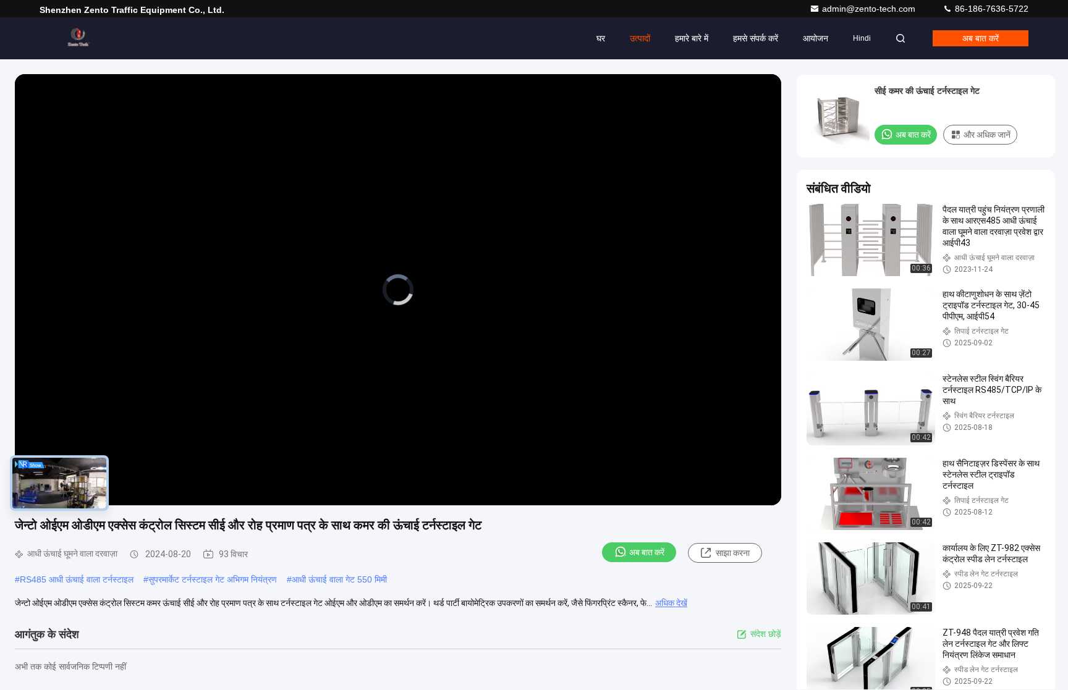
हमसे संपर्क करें (755, 38)
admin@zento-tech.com (870, 9)
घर (600, 38)
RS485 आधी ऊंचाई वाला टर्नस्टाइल (77, 579)
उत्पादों (640, 38)
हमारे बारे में (691, 38)
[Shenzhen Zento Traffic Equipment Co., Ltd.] (78, 38)
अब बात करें (980, 38)
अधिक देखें (671, 603)
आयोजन (815, 38)
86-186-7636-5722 (990, 9)
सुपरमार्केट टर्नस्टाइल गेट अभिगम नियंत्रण (212, 579)
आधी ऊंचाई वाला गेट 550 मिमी (339, 579)
